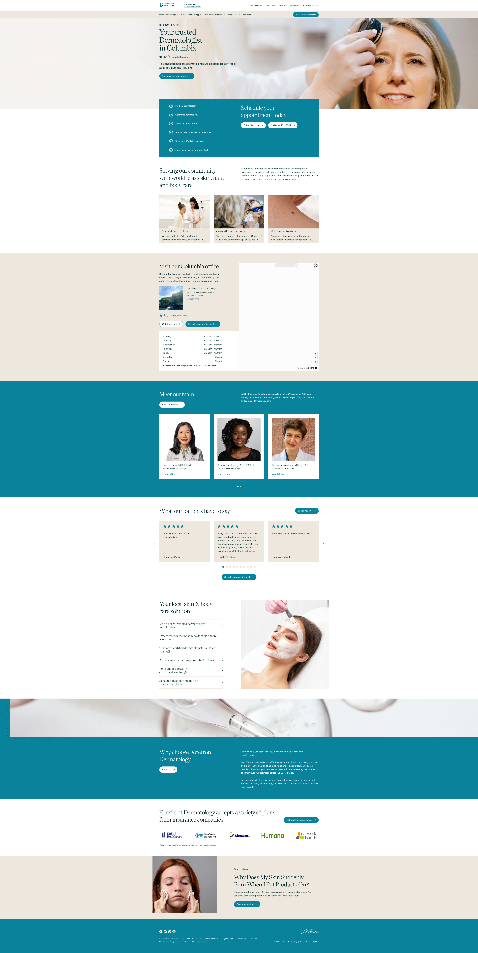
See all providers (170, 404)
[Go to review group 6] (241, 567)
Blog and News (227, 939)
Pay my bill (282, 5)
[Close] (474, 948)
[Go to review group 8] (248, 567)
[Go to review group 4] (234, 567)
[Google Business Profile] (174, 931)
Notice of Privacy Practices (202, 942)
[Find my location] (315, 362)
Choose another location (192, 6)
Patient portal (270, 5)
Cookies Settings (349, 948)
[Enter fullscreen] (315, 265)
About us (166, 769)
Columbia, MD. (190, 4)
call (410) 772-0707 (200, 366)
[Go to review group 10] (255, 567)
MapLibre (300, 368)
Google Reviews (180, 57)
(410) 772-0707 (192, 299)
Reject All (366, 948)
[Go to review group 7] (244, 567)
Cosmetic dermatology (186, 114)
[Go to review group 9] (251, 567)
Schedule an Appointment (169, 939)
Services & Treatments (192, 939)
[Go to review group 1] (223, 567)
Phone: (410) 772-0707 (311, 5)
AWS (307, 368)
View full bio (169, 474)
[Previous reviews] (154, 544)
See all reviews (305, 510)
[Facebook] (160, 931)
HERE (312, 368)
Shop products (294, 5)
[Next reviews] (324, 544)
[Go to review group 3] (230, 567)
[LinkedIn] (165, 931)
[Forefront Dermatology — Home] (168, 5)
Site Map (315, 942)
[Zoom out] (315, 357)
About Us (253, 939)
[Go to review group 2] (227, 567)
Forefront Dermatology (289, 942)
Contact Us (241, 939)
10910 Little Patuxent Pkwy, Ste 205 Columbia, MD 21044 (200, 293)
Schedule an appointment (175, 76)
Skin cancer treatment (186, 123)
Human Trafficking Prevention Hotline (174, 942)
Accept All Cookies (385, 948)
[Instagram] (169, 931)
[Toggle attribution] (315, 367)
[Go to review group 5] (237, 567)
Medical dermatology (185, 106)
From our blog (241, 869)
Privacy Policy (305, 942)
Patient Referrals (211, 939)
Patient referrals (256, 5)
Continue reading (245, 904)
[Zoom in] (315, 353)
